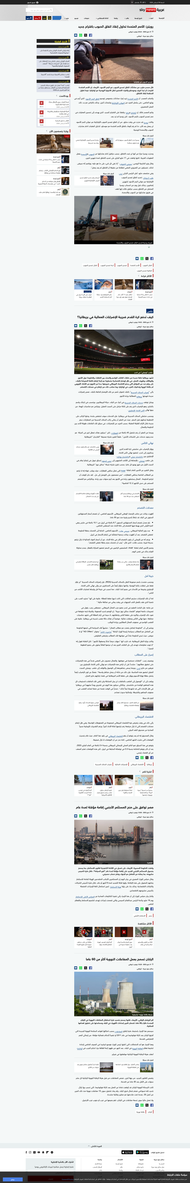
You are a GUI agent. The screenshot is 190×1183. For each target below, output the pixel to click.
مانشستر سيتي (137, 456)
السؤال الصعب (97, 1167)
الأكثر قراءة (146, 275)
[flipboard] (47, 1152)
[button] (37, 18)
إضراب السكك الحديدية (140, 392)
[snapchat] (43, 1152)
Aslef (123, 470)
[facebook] (26, 1152)
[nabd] (52, 1152)
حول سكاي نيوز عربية (157, 1167)
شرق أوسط (138, 18)
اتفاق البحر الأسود (92, 98)
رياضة (116, 18)
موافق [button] (13, 1179)
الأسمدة (84, 154)
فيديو (76, 18)
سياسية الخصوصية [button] (68, 1179)
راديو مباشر (140, 1167)
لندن (138, 668)
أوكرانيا (133, 112)
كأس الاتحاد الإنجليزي (136, 410)
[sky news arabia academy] (114, 250)
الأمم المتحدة (133, 98)
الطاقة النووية (137, 1048)
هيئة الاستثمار (115, 886)
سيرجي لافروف (126, 163)
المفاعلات (118, 1031)
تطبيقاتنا (140, 1163)
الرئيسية (161, 18)
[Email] (75, 35)
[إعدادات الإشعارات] (49, 18)
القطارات (114, 432)
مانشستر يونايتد (123, 456)
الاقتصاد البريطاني (115, 735)
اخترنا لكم (147, 771)
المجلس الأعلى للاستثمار (85, 896)
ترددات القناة (139, 1170)
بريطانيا (139, 396)
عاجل (44, 18)
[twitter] (34, 1152)
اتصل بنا (161, 1163)
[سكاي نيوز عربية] (152, 10)
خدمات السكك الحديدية (134, 402)
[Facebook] (90, 35)
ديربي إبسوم (107, 460)
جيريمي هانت (124, 531)
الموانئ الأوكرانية (118, 102)
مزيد (67, 18)
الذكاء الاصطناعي (102, 18)
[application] (113, 218)
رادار (100, 1170)
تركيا (127, 112)
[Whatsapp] (80, 35)
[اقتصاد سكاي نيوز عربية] (56, 18)
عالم (127, 18)
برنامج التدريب (160, 1170)
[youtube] (39, 1152)
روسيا (146, 122)
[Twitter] (85, 35)
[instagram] (30, 1152)
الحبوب (91, 154)
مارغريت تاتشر (106, 631)
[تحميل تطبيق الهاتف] (135, 1152)
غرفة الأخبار (98, 1163)
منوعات (86, 18)
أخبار (151, 18)
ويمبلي (141, 460)
